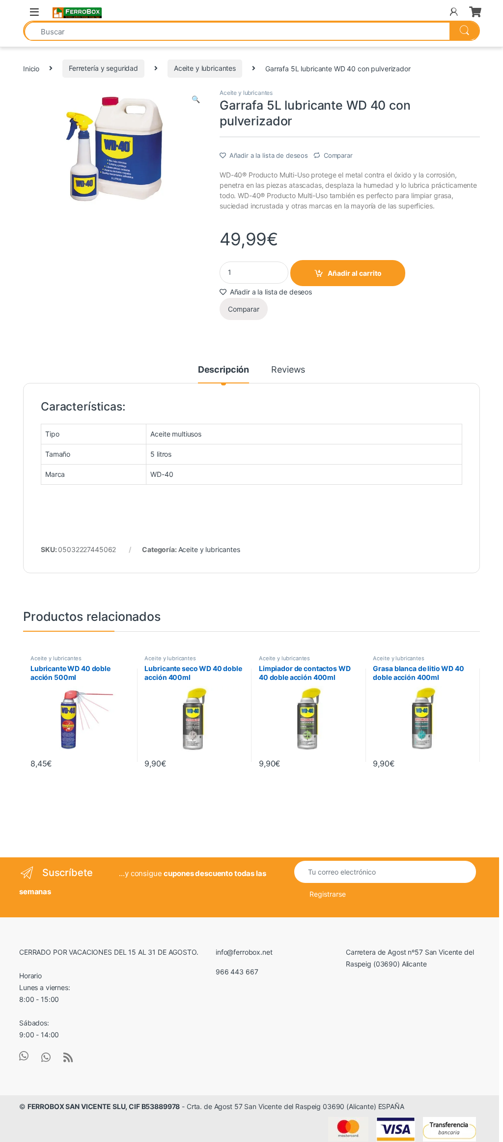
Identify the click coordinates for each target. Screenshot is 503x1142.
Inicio (31, 68)
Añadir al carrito (355, 273)
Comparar (338, 155)
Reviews (288, 370)
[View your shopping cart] (474, 11)
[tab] (223, 374)
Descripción (223, 370)
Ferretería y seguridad (103, 68)
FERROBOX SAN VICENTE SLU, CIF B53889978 (104, 1106)
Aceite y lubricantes (205, 68)
